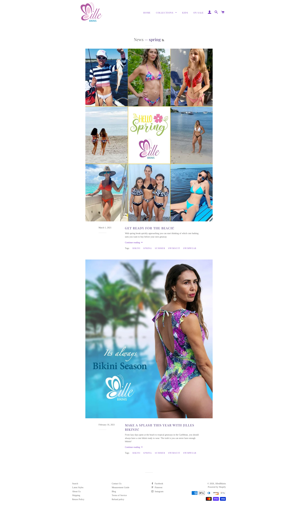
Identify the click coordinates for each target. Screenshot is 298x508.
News (139, 39)
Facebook (158, 483)
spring (147, 248)
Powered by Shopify (217, 487)
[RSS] (163, 40)
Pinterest (158, 487)
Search (75, 483)
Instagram (158, 491)
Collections (165, 12)
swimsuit (174, 248)
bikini (136, 248)
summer (160, 248)
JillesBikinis (220, 483)
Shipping (76, 495)
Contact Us (116, 483)
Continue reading (133, 242)
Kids (185, 12)
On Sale (198, 12)
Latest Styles (77, 487)
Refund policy (118, 499)
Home (147, 12)
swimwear (189, 248)
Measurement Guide (120, 487)
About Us (76, 491)
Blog (114, 491)
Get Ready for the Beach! (149, 228)
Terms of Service (119, 495)
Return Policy (78, 499)
